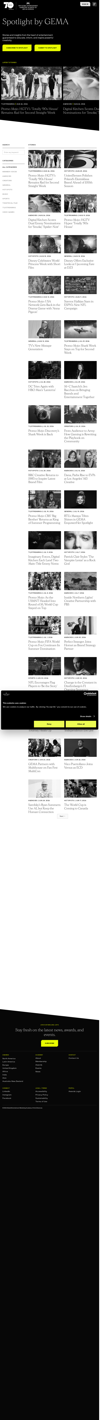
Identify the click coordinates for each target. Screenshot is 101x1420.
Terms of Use (41, 1101)
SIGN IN (85, 4)
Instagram (6, 1095)
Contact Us (74, 1058)
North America (9, 1058)
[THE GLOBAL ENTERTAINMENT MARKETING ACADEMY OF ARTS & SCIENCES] (20, 6)
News (37, 1071)
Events (38, 1068)
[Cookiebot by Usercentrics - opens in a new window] (85, 694)
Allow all (81, 724)
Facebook (6, 1098)
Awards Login (75, 1091)
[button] (94, 4)
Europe (5, 1065)
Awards (38, 1065)
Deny (49, 724)
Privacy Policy (41, 1095)
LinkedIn (6, 1091)
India (4, 1075)
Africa (5, 1071)
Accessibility (41, 1091)
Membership (41, 1061)
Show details (85, 716)
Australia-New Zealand (12, 1081)
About (38, 1058)
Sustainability (41, 1098)
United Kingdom (9, 1068)
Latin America (8, 1062)
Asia (4, 1078)
